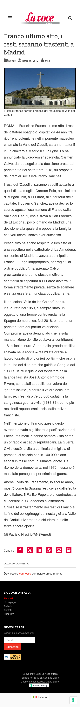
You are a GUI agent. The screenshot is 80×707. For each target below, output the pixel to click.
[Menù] (10, 18)
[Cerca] (70, 18)
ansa (47, 60)
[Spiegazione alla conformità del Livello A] (12, 656)
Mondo (12, 60)
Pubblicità (9, 613)
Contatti (8, 610)
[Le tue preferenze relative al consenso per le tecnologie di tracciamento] (73, 700)
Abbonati (8, 598)
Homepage (10, 602)
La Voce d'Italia (50, 673)
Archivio (8, 606)
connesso (25, 573)
